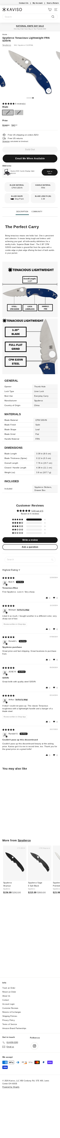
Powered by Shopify (10, 1087)
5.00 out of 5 (37, 511)
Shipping (6, 141)
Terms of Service (9, 1024)
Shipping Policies (9, 1016)
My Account (38, 3)
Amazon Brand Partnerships (14, 1028)
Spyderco (6, 45)
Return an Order (9, 992)
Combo (7, 112)
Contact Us (23, 3)
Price (5, 120)
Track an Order (8, 988)
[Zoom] (48, 90)
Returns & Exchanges (11, 1012)
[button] (8, 104)
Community (37, 212)
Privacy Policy (8, 1020)
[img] (8, 578)
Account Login (8, 1004)
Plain (18, 112)
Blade (5, 107)
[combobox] (30, 17)
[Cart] (49, 9)
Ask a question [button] (30, 547)
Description (22, 212)
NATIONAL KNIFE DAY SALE (30, 26)
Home (4, 34)
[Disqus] (30, 939)
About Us (6, 996)
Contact (5, 1000)
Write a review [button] (30, 540)
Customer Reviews (10, 1008)
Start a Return (53, 3)
